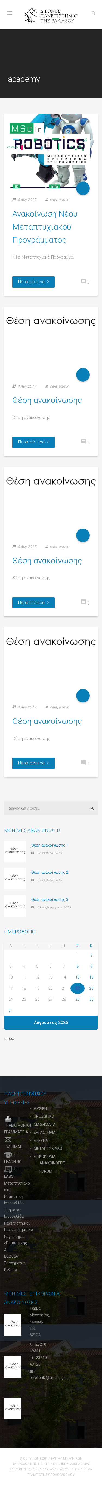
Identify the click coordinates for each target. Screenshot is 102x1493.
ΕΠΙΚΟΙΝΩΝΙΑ (45, 1156)
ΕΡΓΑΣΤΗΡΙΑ (45, 1132)
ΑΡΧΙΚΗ (40, 1108)
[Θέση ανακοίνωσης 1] (15, 851)
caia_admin (59, 200)
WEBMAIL (14, 1147)
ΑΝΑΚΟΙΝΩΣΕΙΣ (52, 1163)
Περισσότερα (31, 281)
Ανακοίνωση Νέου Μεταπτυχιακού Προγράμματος (45, 227)
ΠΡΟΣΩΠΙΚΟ (44, 1116)
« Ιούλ (9, 1038)
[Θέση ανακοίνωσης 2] (15, 878)
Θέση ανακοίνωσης (47, 400)
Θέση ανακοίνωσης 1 (49, 845)
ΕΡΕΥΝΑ (41, 1140)
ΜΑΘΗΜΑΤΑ (45, 1124)
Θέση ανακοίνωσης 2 (49, 872)
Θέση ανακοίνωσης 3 (49, 899)
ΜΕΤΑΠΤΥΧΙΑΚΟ (48, 1148)
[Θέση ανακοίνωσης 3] (15, 905)
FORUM (45, 1171)
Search (94, 807)
